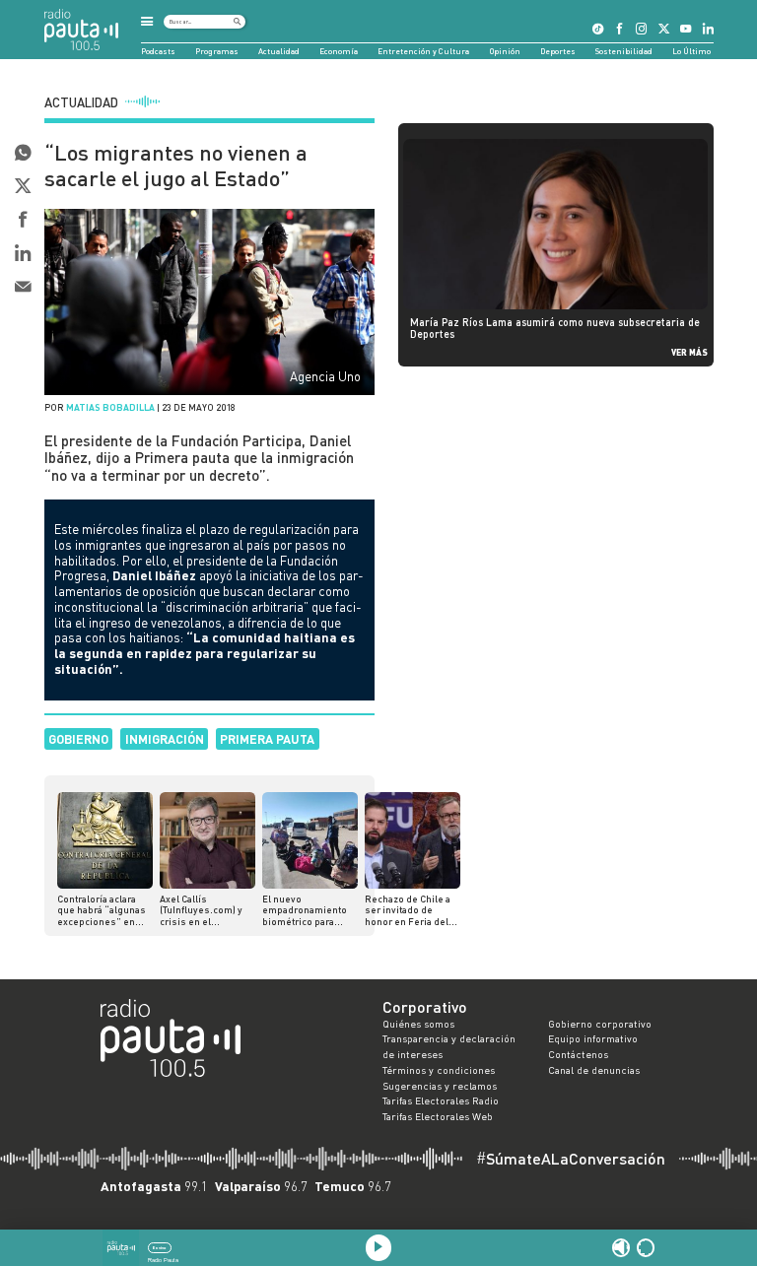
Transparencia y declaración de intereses (449, 1046)
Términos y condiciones (438, 1070)
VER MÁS (689, 352)
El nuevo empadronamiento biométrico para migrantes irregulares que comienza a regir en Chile (307, 911)
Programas (217, 51)
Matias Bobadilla (110, 407)
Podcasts (158, 51)
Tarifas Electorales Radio (440, 1100)
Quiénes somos (418, 1024)
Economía (338, 51)
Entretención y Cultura (423, 51)
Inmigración (164, 739)
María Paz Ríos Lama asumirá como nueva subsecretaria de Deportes (555, 328)
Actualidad (279, 51)
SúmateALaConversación (570, 1158)
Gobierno (78, 739)
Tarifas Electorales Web (437, 1116)
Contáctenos (578, 1054)
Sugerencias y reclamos (439, 1086)
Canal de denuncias (594, 1070)
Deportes (558, 51)
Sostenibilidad (624, 51)
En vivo (159, 1247)
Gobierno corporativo (600, 1024)
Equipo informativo (593, 1038)
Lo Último (691, 51)
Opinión (505, 51)
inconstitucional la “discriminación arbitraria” (181, 607)
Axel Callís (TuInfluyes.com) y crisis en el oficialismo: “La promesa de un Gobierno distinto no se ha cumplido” (207, 911)
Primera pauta (267, 739)
